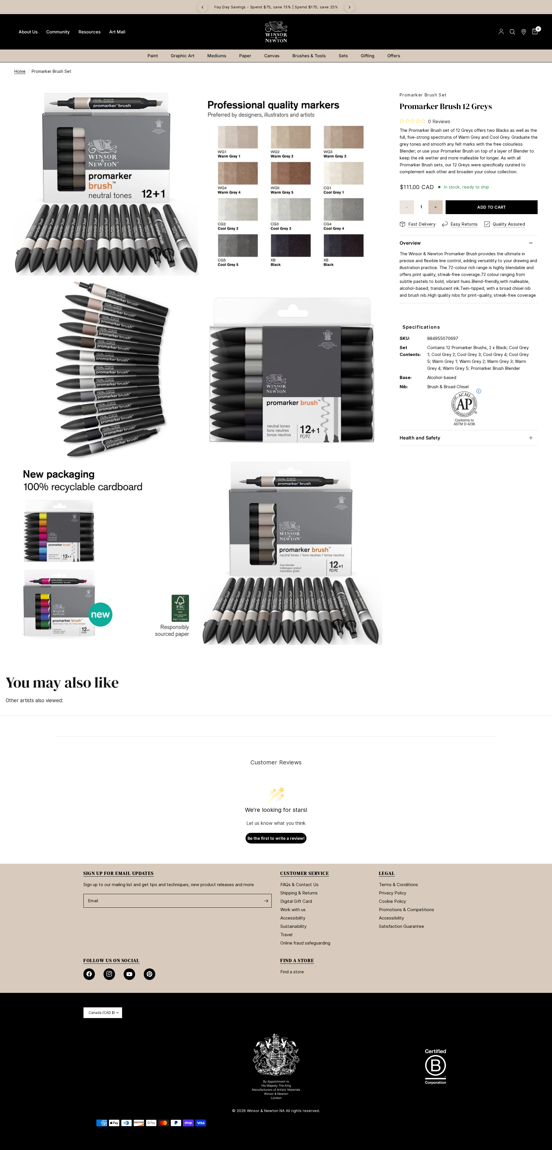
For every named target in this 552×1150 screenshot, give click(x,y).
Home (20, 71)
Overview (410, 243)
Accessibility (292, 918)
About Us (28, 32)
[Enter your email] (266, 901)
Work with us (293, 909)
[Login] (501, 32)
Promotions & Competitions (406, 909)
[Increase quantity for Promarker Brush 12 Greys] (435, 207)
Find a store (292, 971)
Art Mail (117, 32)
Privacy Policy (392, 893)
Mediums (216, 55)
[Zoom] (186, 103)
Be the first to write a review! (276, 838)
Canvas (271, 55)
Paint (152, 55)
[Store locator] (523, 32)
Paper (245, 55)
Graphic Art (182, 55)
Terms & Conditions (398, 884)
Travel (286, 934)
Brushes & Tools (309, 55)
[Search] (512, 32)
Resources (89, 32)
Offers (393, 55)
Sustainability (293, 926)
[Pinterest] (149, 974)
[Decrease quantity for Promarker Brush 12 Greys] (407, 207)
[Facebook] (89, 974)
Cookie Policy (392, 901)
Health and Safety (420, 438)
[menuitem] (28, 32)
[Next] (349, 7)
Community (58, 32)
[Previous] (202, 7)
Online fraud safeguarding (305, 943)
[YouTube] (129, 974)
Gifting (367, 55)
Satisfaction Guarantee (401, 926)
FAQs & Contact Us (299, 884)
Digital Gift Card (296, 901)
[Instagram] (109, 974)
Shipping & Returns (299, 893)
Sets (343, 55)
